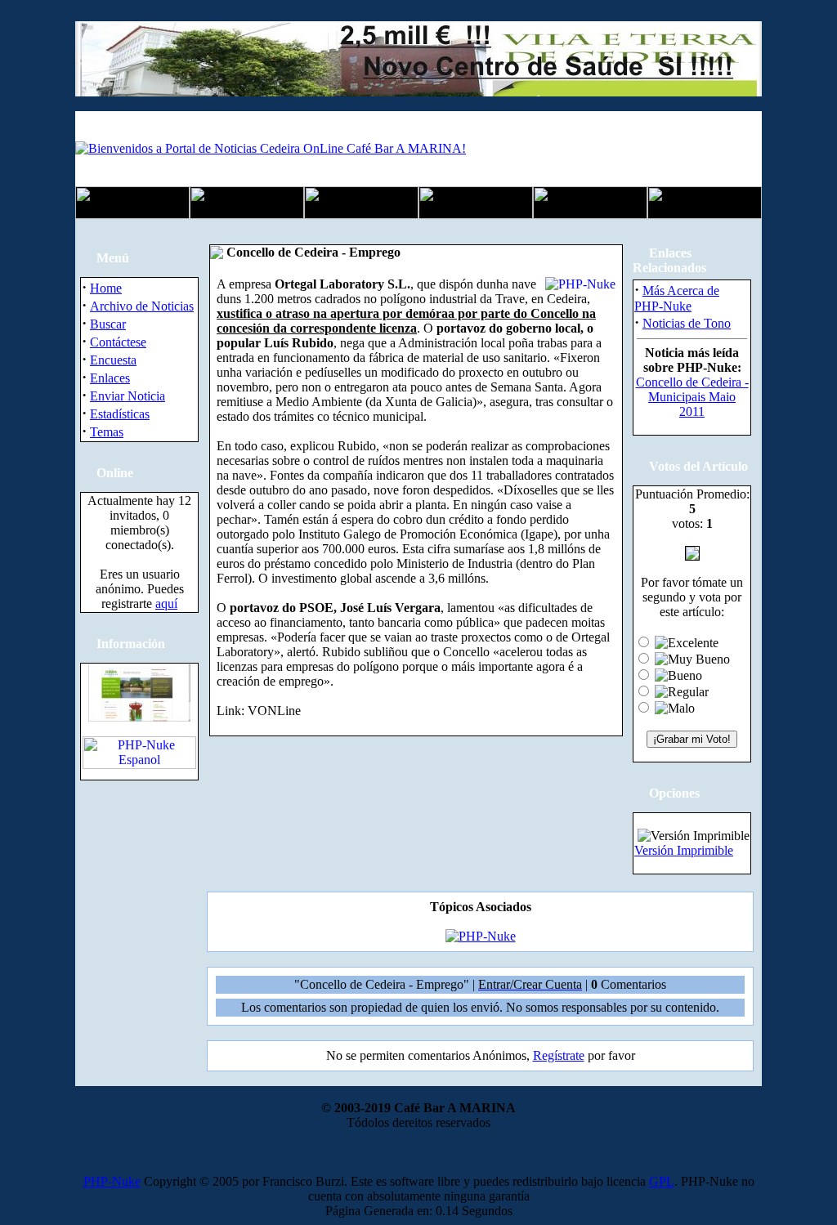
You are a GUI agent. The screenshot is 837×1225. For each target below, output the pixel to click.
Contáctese (118, 342)
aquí (166, 603)
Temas (106, 432)
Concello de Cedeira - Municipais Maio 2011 (692, 396)
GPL (661, 1181)
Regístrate (558, 1055)
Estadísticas (120, 414)
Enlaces (110, 378)
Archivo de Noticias (142, 306)
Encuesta (113, 360)
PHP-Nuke (112, 1181)
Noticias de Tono (686, 323)
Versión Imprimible (683, 850)
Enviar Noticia (127, 396)
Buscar (108, 324)
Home (106, 288)
